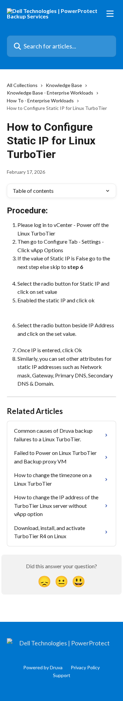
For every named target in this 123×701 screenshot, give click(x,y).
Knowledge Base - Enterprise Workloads (50, 93)
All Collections (22, 85)
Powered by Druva (43, 667)
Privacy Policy (85, 667)
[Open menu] (110, 14)
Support (61, 675)
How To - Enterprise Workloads (40, 100)
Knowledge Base (64, 85)
